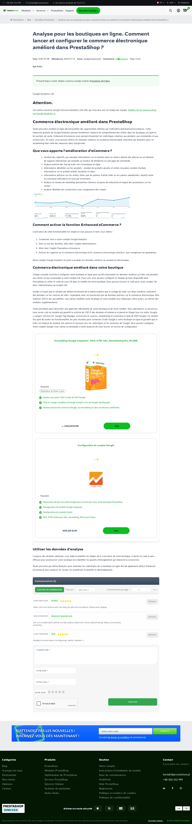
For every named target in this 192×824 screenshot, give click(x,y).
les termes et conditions (119, 737)
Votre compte (107, 766)
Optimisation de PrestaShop (61, 775)
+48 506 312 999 (173, 779)
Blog (4, 766)
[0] (186, 10)
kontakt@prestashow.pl (176, 774)
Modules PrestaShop (57, 770)
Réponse (152, 601)
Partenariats (9, 775)
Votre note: (40, 692)
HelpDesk (105, 779)
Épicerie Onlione (54, 784)
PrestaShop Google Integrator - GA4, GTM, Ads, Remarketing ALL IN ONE (96, 340)
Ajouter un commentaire (49, 589)
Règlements (106, 788)
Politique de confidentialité (114, 797)
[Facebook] (173, 788)
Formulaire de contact (176, 764)
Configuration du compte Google (96, 445)
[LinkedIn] (165, 788)
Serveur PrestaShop (56, 779)
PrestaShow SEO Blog (100, 81)
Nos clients (8, 779)
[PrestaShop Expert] (13, 808)
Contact (6, 788)
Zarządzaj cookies (155, 820)
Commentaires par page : (118, 589)
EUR (179, 808)
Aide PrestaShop (108, 784)
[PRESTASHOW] (11, 11)
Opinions (7, 784)
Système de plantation (57, 788)
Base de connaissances (112, 775)
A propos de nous (12, 770)
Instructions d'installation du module (120, 770)
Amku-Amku (52, 793)
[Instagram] (182, 788)
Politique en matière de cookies (117, 793)
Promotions (51, 766)
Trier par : (69, 589)
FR (186, 808)
